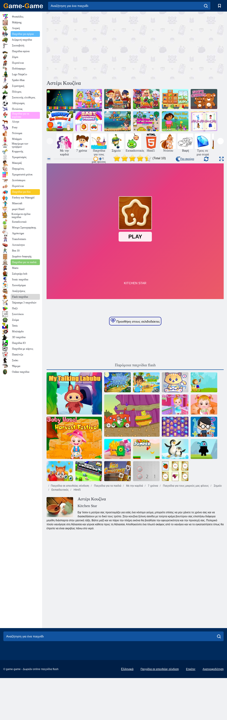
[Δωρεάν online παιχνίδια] (23, 5)
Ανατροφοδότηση (213, 669)
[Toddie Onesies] (88, 99)
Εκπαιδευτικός (60, 489)
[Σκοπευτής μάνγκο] (204, 382)
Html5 (77, 489)
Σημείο (217, 485)
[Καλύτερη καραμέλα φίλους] (117, 449)
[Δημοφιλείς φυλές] (60, 471)
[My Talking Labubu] (74, 393)
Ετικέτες (191, 669)
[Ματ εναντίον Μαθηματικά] (204, 427)
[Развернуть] (221, 159)
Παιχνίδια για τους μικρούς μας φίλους (185, 485)
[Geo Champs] (117, 121)
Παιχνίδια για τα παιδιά (107, 485)
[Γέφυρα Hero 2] (204, 449)
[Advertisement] (91, 45)
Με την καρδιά (134, 485)
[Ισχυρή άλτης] (146, 449)
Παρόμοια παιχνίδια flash (135, 365)
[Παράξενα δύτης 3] (175, 449)
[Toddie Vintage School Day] (117, 99)
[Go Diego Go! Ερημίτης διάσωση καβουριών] (146, 382)
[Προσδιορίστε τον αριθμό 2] (60, 121)
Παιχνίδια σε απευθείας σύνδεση (70, 485)
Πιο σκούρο (187, 159)
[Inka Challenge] (117, 471)
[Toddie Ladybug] (146, 99)
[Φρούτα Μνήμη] (175, 471)
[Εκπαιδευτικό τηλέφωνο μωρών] (88, 121)
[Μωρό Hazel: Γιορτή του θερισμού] (74, 438)
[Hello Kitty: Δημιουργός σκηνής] (146, 121)
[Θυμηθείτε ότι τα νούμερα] (146, 471)
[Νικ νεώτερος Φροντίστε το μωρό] (204, 121)
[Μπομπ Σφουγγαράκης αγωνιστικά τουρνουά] (132, 416)
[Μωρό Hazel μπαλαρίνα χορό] (175, 405)
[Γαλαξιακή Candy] (175, 427)
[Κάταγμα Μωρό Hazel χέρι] (204, 405)
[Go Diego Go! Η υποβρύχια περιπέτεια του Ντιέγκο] (117, 382)
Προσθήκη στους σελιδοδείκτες (137, 321)
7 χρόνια (152, 485)
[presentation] (50, 141)
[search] (206, 6)
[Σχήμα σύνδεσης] (204, 99)
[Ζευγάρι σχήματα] (175, 99)
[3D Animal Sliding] (175, 382)
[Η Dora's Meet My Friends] (175, 121)
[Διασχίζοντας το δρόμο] (88, 471)
